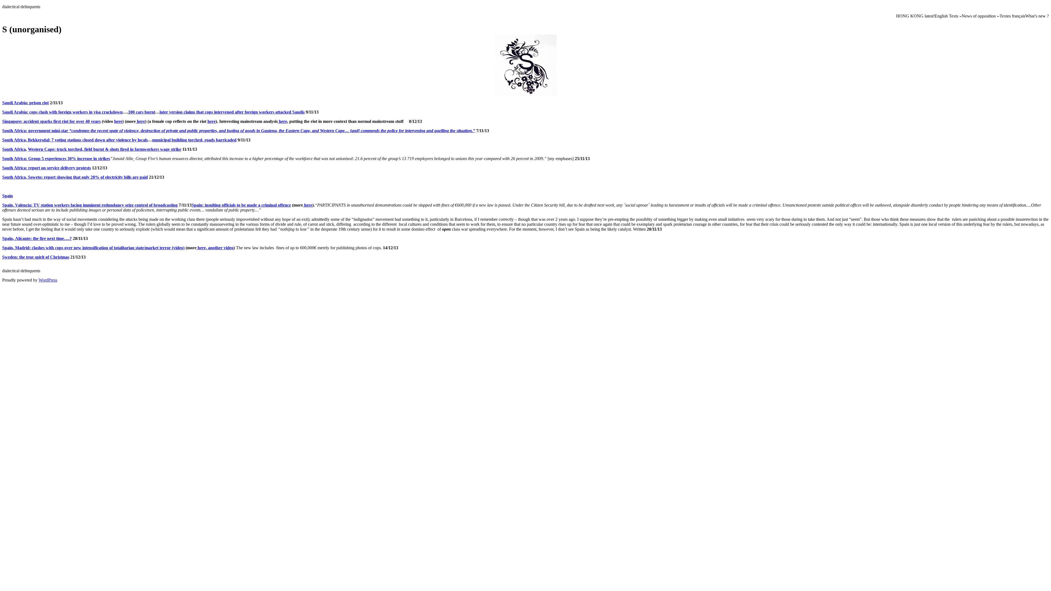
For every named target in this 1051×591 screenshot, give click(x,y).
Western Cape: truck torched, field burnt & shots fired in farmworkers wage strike (104, 149)
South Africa (14, 149)
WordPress (48, 280)
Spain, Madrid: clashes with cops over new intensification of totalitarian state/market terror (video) (93, 247)
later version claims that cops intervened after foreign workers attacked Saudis (232, 112)
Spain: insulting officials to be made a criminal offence (241, 205)
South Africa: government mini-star (238, 130)
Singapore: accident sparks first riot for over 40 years (51, 121)
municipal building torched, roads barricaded (194, 140)
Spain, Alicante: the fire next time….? (37, 238)
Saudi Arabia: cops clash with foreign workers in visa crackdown (62, 112)
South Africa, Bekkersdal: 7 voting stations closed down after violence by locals (75, 140)
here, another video (215, 247)
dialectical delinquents (21, 6)
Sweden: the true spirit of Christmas (35, 257)
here (118, 121)
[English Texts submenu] (960, 16)
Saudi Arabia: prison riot (25, 102)
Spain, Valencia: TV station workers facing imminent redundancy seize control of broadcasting (90, 205)
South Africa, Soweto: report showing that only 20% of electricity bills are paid (75, 177)
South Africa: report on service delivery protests (46, 168)
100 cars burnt (141, 112)
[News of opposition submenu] (998, 16)
